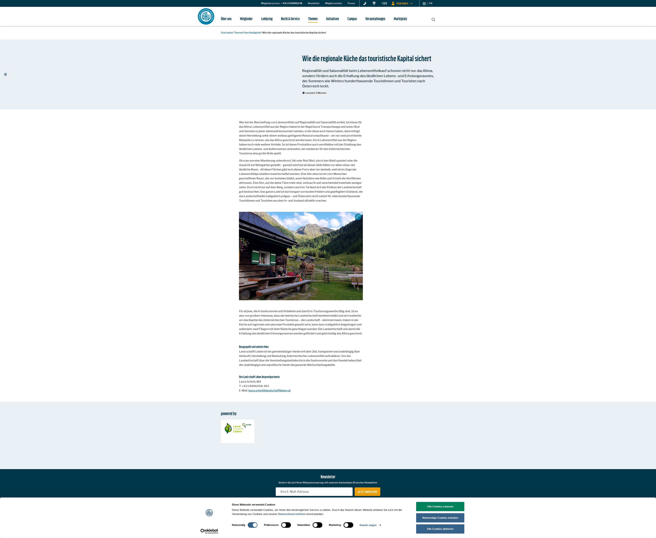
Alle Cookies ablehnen (440, 528)
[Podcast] (374, 3)
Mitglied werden (333, 3)
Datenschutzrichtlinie (292, 514)
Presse (351, 3)
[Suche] (433, 19)
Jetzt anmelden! (367, 492)
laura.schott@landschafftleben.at (269, 390)
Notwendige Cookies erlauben (440, 517)
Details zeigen (368, 525)
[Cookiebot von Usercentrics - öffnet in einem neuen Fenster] (209, 531)
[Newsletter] (384, 4)
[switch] (286, 525)
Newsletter (314, 3)
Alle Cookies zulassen (440, 506)
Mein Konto (402, 3)
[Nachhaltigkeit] (365, 3)
